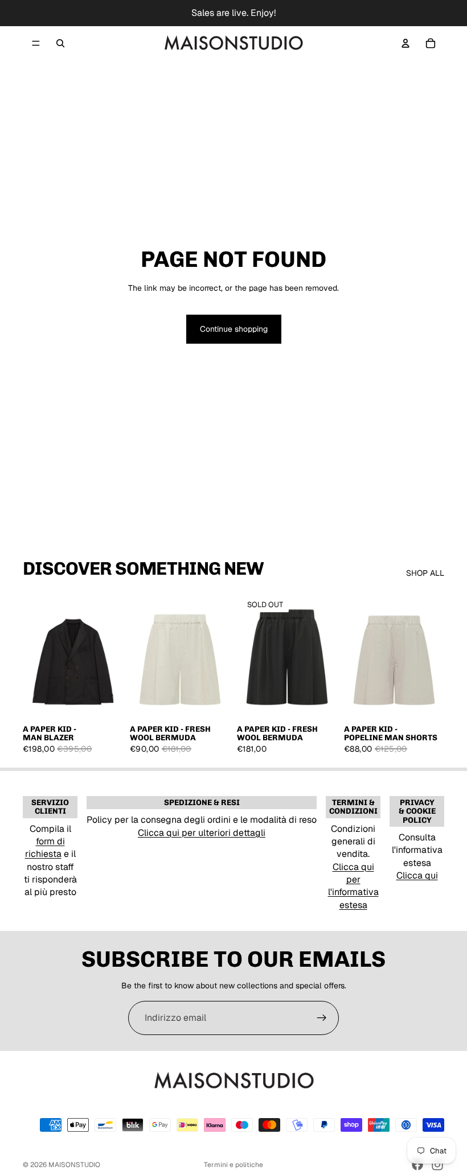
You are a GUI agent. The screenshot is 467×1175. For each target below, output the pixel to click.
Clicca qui (417, 875)
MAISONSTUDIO (74, 1164)
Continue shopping (234, 329)
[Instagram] (437, 1165)
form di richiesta (45, 847)
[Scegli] (105, 700)
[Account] (405, 43)
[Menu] (36, 43)
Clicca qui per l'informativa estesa (353, 886)
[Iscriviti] (322, 1018)
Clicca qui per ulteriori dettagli (201, 833)
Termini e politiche (233, 1164)
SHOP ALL (425, 573)
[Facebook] (417, 1165)
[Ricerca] (60, 43)
